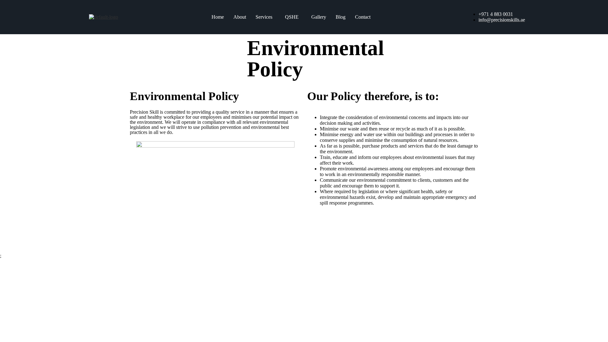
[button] (265, 17)
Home (218, 17)
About (239, 17)
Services (264, 17)
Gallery (318, 17)
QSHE (292, 17)
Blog (340, 17)
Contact (362, 17)
